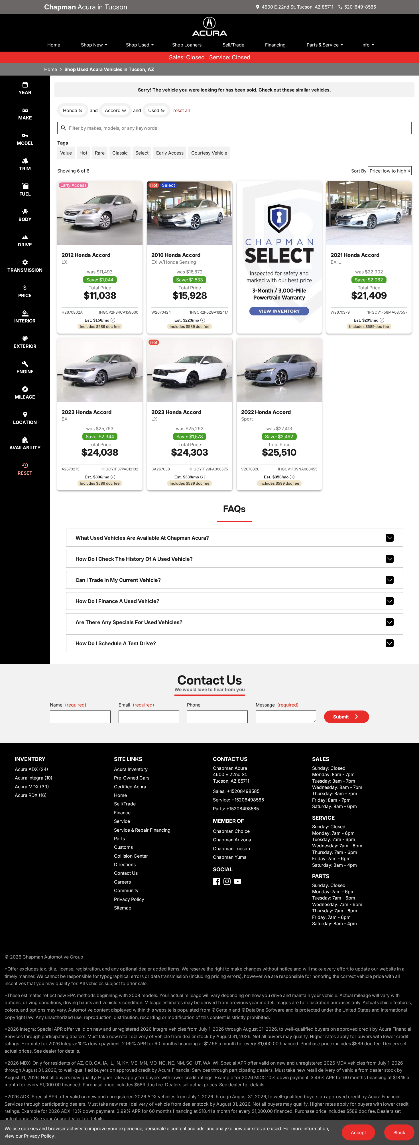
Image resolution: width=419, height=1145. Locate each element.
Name (68, 705)
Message (277, 705)
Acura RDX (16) (31, 795)
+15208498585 (243, 791)
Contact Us (126, 873)
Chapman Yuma (230, 857)
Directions (125, 864)
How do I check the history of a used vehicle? (134, 559)
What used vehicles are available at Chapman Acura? (142, 538)
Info (365, 45)
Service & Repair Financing (142, 830)
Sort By (359, 171)
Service (122, 821)
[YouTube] (237, 881)
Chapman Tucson (231, 848)
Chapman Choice (231, 831)
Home (53, 45)
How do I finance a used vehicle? (117, 601)
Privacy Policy (129, 899)
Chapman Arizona (232, 839)
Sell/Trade (233, 45)
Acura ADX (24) (31, 769)
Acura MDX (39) (32, 786)
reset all (181, 110)
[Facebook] (216, 881)
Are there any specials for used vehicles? (129, 622)
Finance (122, 812)
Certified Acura (130, 786)
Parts (119, 838)
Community (126, 890)
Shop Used (137, 45)
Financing (275, 45)
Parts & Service (323, 45)
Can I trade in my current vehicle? (118, 580)
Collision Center (131, 856)
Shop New (92, 45)
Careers (122, 882)
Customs (123, 847)
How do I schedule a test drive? (116, 643)
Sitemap (122, 908)
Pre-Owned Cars (131, 778)
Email (136, 705)
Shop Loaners (187, 45)
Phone (193, 705)
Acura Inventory (131, 769)
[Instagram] (227, 881)
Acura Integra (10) (33, 778)
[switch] (66, 153)
